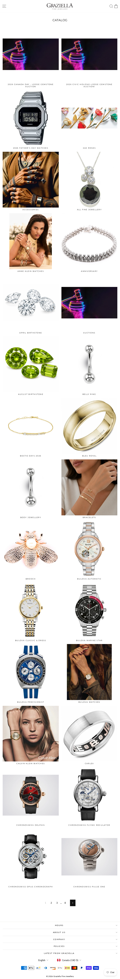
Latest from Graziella (59, 953)
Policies (59, 946)
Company (59, 939)
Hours (59, 925)
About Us (59, 932)
